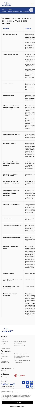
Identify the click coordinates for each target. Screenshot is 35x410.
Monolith (3, 343)
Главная (3, 9)
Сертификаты (18, 362)
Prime (2, 339)
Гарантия (3, 358)
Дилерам (3, 370)
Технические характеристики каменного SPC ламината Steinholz (16, 11)
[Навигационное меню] (32, 3)
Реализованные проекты (21, 353)
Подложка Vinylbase (19, 345)
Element (3, 346)
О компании (9, 9)
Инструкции (4, 356)
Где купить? (4, 354)
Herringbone (4, 341)
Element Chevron (5, 348)
